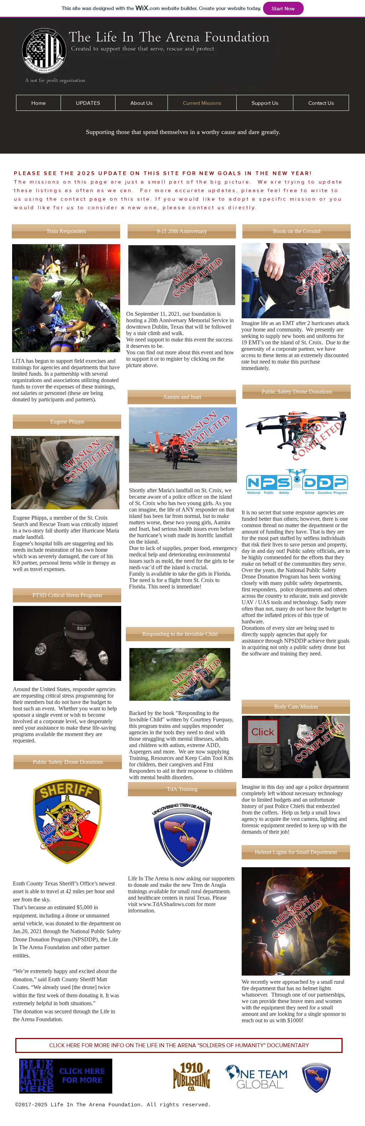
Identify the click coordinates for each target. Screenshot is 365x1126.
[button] (66, 231)
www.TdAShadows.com (167, 904)
